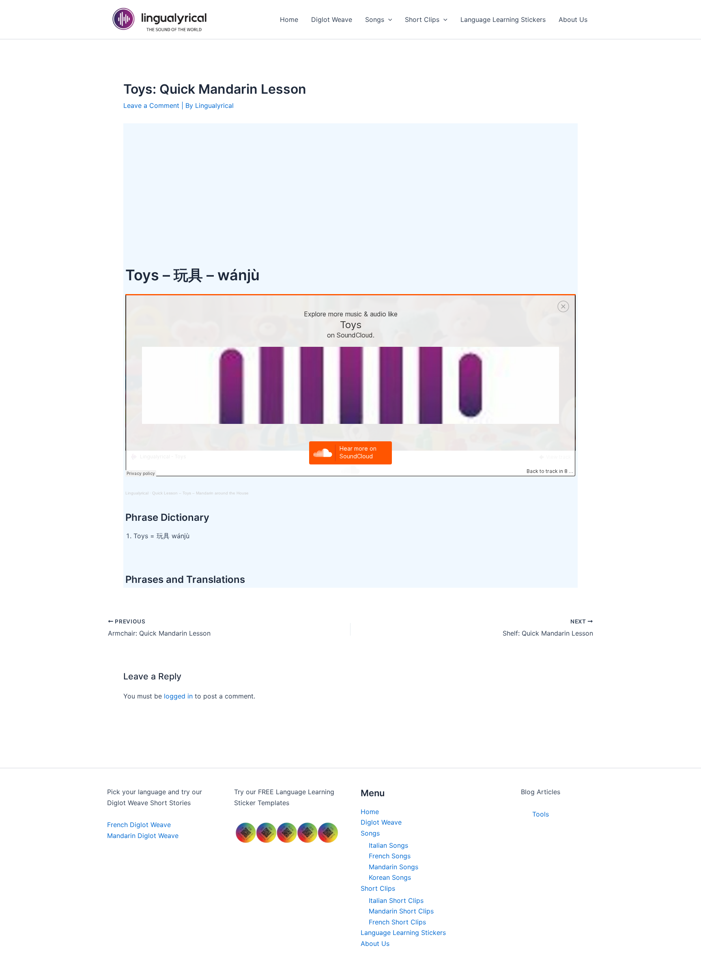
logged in (178, 696)
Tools (540, 814)
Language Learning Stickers (403, 932)
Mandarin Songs (393, 867)
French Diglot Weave (139, 825)
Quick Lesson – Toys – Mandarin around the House (200, 493)
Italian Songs (388, 845)
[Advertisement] (350, 186)
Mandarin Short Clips (401, 911)
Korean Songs (390, 877)
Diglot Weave (381, 822)
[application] (388, 19)
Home (370, 812)
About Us (375, 943)
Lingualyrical (136, 493)
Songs (370, 833)
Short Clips (378, 888)
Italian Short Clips (396, 900)
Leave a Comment (151, 105)
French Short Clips (397, 922)
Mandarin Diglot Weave (142, 836)
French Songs (390, 856)
